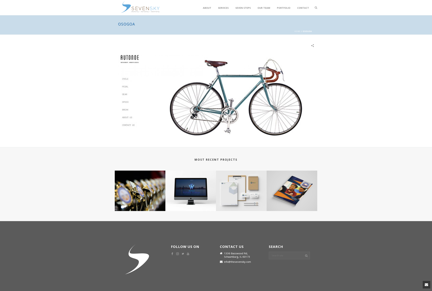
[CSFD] (241, 184)
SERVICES (223, 7)
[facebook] (172, 253)
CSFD (241, 198)
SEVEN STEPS (243, 7)
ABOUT (207, 7)
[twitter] (182, 253)
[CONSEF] (140, 184)
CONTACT (303, 7)
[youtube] (188, 253)
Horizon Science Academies (292, 198)
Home (297, 31)
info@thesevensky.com (237, 261)
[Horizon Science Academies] (292, 184)
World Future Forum (191, 198)
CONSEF (140, 198)
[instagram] (177, 253)
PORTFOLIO (283, 7)
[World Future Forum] (190, 184)
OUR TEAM (264, 7)
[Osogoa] (216, 96)
